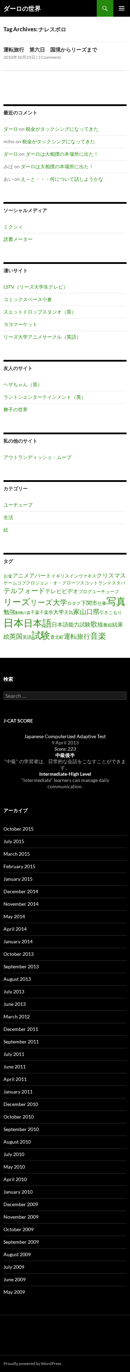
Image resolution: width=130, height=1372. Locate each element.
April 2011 (15, 1079)
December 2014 (20, 891)
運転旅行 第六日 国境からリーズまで (50, 49)
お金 (7, 576)
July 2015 (13, 841)
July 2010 (13, 1154)
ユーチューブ (18, 505)
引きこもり (110, 612)
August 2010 (17, 1142)
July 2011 (13, 1054)
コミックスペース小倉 (27, 299)
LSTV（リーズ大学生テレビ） (35, 287)
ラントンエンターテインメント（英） (44, 397)
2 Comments (49, 57)
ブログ (85, 591)
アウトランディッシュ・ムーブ (37, 457)
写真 (116, 601)
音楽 (98, 635)
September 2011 (21, 1041)
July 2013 (13, 991)
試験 (41, 635)
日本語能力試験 (71, 624)
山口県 (89, 611)
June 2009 (14, 1279)
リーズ (16, 601)
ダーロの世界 (22, 8)
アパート (40, 575)
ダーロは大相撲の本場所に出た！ (62, 154)
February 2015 (19, 866)
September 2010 (21, 1129)
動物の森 (23, 612)
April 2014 (15, 929)
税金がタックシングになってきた (62, 129)
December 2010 (20, 1104)
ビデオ (70, 591)
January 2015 (18, 879)
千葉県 (46, 612)
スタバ (118, 583)
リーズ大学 (48, 602)
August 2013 (17, 979)
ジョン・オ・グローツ (57, 583)
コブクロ (26, 583)
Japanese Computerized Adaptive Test (65, 736)
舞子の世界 (15, 409)
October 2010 (18, 1117)
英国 (16, 636)
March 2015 (16, 854)
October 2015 (18, 829)
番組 (107, 625)
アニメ (20, 575)
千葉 (35, 612)
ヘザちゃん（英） (22, 384)
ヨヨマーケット (20, 324)
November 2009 (20, 1217)
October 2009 (18, 1229)
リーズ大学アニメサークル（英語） (42, 337)
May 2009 (14, 1292)
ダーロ (10, 129)
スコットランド (96, 583)
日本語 (38, 623)
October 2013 (18, 954)
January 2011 (18, 1092)
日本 (13, 622)
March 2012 (16, 1016)
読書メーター (18, 239)
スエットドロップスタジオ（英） (39, 312)
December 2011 (20, 1029)
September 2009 (21, 1242)
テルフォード (24, 590)
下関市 (89, 603)
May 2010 (14, 1167)
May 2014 (14, 916)
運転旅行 (77, 636)
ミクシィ (13, 226)
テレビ (53, 591)
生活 (8, 517)
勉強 (9, 611)
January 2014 (18, 941)
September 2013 (21, 966)
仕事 (101, 603)
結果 (117, 624)
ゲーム (10, 583)
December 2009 (20, 1204)
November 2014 (20, 904)
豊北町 (57, 637)
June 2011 (14, 1067)
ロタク (74, 603)
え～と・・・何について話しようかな (62, 179)
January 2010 (18, 1192)
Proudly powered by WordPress (32, 1363)
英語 (27, 637)
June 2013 (14, 1004)
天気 (68, 612)
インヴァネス (82, 576)
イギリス (60, 576)
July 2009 (13, 1267)
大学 (58, 612)
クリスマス (111, 575)
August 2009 (17, 1254)
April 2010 (15, 1179)
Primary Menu (121, 8)
